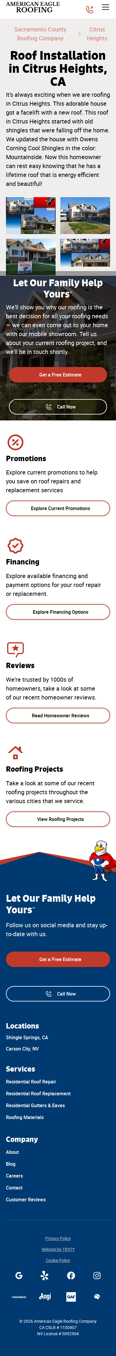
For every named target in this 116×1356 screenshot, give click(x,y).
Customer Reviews (26, 1199)
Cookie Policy (58, 1260)
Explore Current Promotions (60, 508)
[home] (33, 7)
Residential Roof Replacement (38, 1093)
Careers (14, 1176)
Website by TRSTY (58, 1249)
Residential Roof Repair (31, 1081)
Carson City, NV (22, 1048)
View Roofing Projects (60, 819)
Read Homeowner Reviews (60, 715)
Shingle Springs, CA (27, 1037)
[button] (104, 7)
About (12, 1152)
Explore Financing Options (60, 612)
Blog (10, 1164)
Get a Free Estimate (60, 374)
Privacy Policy (58, 1238)
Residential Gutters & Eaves (35, 1105)
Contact (14, 1187)
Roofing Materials (25, 1117)
